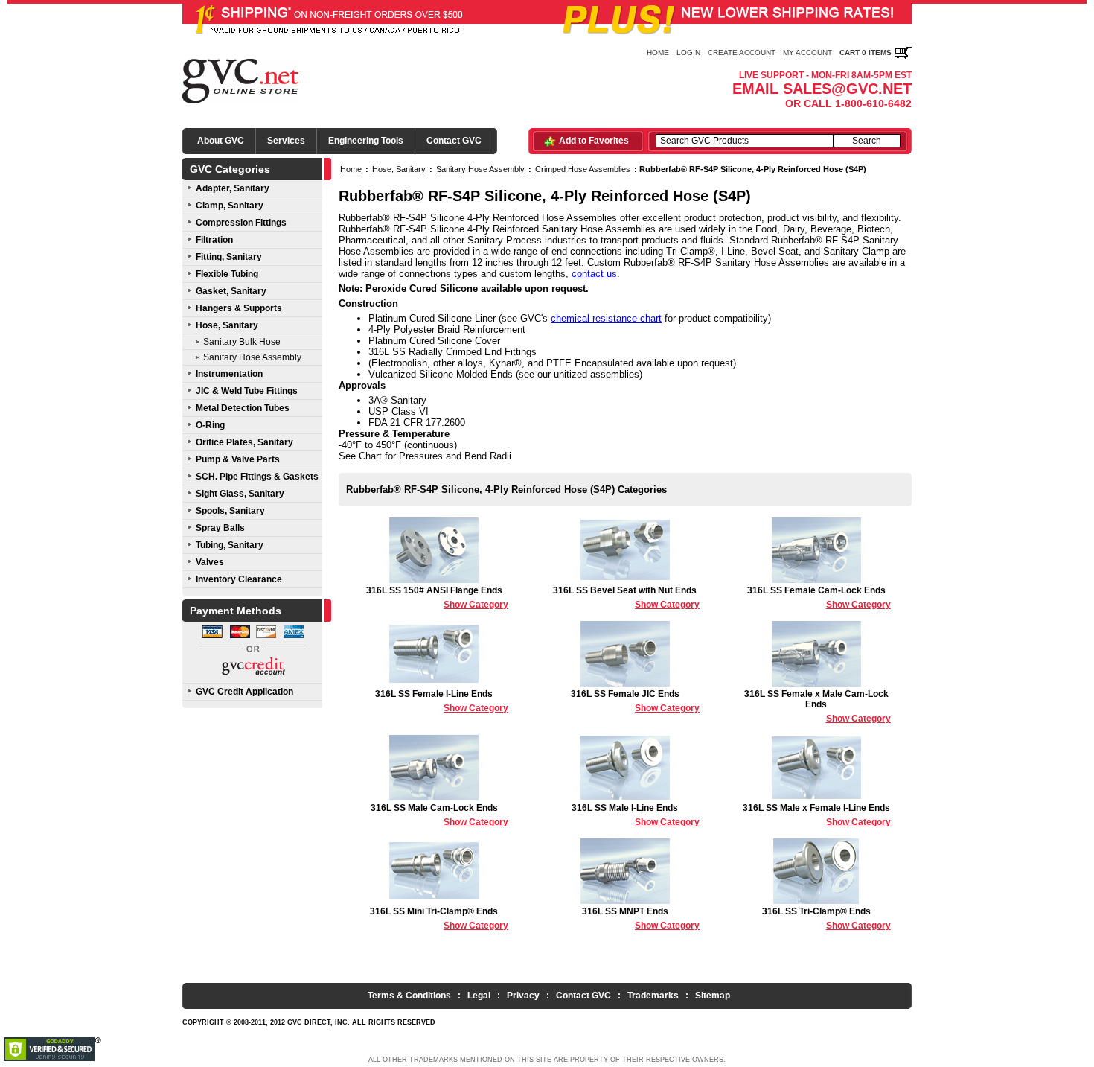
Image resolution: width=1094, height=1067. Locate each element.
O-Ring (210, 425)
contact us (594, 273)
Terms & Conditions (409, 995)
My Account (807, 52)
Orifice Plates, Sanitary (244, 442)
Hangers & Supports (239, 308)
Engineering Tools (365, 141)
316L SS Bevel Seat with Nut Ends (626, 597)
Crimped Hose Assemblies (582, 169)
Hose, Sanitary (227, 325)
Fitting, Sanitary (229, 257)
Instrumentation (229, 374)
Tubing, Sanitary (229, 545)
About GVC (220, 141)
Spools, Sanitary (230, 511)
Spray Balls (220, 528)
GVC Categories (230, 169)
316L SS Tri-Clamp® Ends (826, 918)
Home (658, 52)
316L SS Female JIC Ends (635, 701)
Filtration (214, 240)
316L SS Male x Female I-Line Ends (817, 815)
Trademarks (653, 995)
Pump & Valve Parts (238, 459)
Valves (210, 562)
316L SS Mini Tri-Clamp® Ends (439, 918)
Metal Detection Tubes (243, 408)
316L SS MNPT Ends (641, 918)
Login (688, 52)
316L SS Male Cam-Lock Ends (439, 815)
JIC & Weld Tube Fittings (247, 391)
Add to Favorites (594, 141)
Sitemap (712, 995)
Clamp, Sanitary (229, 205)
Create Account (741, 52)
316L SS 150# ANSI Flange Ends (437, 597)
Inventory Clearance (239, 579)
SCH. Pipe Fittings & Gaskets (257, 476)
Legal (478, 995)
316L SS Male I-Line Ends (636, 815)
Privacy (523, 995)
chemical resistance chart (606, 318)
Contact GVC (454, 141)
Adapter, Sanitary (232, 188)
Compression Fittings (241, 222)
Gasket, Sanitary (231, 291)
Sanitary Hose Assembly (252, 357)
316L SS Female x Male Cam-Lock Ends (817, 706)
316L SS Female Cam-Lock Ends (819, 597)
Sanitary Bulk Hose (242, 342)
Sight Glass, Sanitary (240, 493)
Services (286, 141)
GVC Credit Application (244, 692)
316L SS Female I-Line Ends (441, 701)
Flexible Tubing (227, 274)
